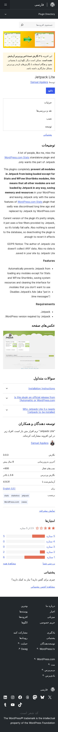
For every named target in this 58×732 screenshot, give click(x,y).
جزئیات (48, 102)
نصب (49, 118)
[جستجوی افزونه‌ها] (22, 25)
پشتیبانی (47, 134)
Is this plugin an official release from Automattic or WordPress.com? (34, 399)
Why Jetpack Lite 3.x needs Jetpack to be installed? (39, 411)
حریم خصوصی (47, 622)
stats (6, 495)
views (24, 502)
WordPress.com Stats (16, 157)
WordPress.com (11, 502)
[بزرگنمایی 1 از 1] (50, 334)
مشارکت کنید (20, 632)
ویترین (24, 605)
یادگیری (51, 632)
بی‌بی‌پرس (48, 670)
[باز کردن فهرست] (5, 4)
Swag (23, 648)
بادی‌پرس (48, 675)
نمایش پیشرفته (47, 510)
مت (51, 664)
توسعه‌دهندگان (47, 643)
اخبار (52, 611)
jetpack (25, 495)
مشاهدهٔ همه (9, 563)
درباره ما (50, 605)
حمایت (23, 643)
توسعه (48, 126)
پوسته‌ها (23, 611)
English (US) (9, 488)
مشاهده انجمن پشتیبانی (43, 586)
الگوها (24, 622)
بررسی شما (49, 563)
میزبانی (51, 616)
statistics (15, 495)
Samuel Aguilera (39, 82)
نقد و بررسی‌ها (44, 110)
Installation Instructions (41, 388)
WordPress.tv (46, 648)
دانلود (50, 90)
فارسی (44, 689)
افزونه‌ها (23, 616)
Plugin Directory (47, 14)
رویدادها (23, 637)
